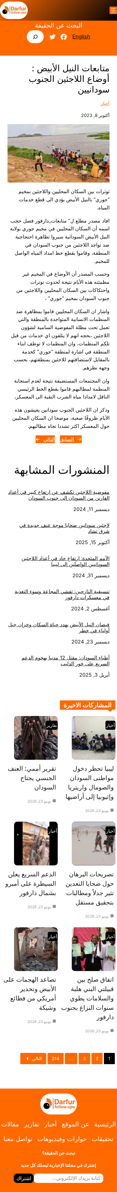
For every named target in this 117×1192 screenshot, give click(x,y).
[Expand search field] (35, 36)
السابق (67, 439)
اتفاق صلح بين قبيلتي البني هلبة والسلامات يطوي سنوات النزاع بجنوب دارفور (87, 998)
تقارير (51, 725)
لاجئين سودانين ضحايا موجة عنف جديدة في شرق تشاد (64, 528)
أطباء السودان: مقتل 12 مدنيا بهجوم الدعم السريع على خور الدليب (66, 661)
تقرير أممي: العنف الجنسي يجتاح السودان (32, 778)
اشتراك (23, 1178)
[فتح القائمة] (113, 10)
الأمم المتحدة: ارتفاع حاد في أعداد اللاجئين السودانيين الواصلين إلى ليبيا (66, 561)
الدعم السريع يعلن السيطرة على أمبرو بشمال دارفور (30, 883)
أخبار (105, 103)
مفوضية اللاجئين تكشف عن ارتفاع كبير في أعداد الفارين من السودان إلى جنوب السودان (59, 495)
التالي (49, 439)
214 (55, 1058)
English (81, 36)
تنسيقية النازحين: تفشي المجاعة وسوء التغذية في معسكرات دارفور (62, 594)
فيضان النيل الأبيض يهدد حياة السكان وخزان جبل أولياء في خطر (59, 628)
